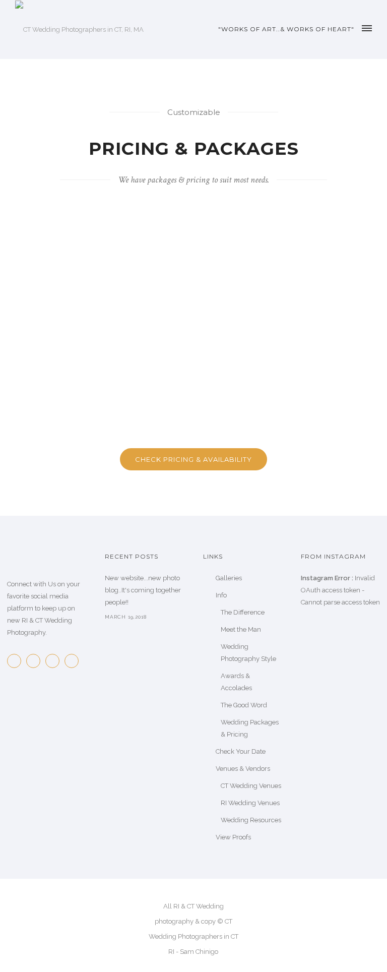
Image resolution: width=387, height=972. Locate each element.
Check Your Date (241, 751)
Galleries (229, 578)
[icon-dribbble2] (74, 661)
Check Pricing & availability (193, 459)
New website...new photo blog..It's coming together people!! (143, 590)
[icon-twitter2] (35, 661)
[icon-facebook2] (16, 661)
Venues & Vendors (243, 768)
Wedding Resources (251, 820)
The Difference (243, 612)
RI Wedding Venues (250, 803)
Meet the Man (241, 629)
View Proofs (233, 837)
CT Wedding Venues (251, 785)
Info (221, 595)
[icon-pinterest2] (54, 661)
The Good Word (244, 705)
